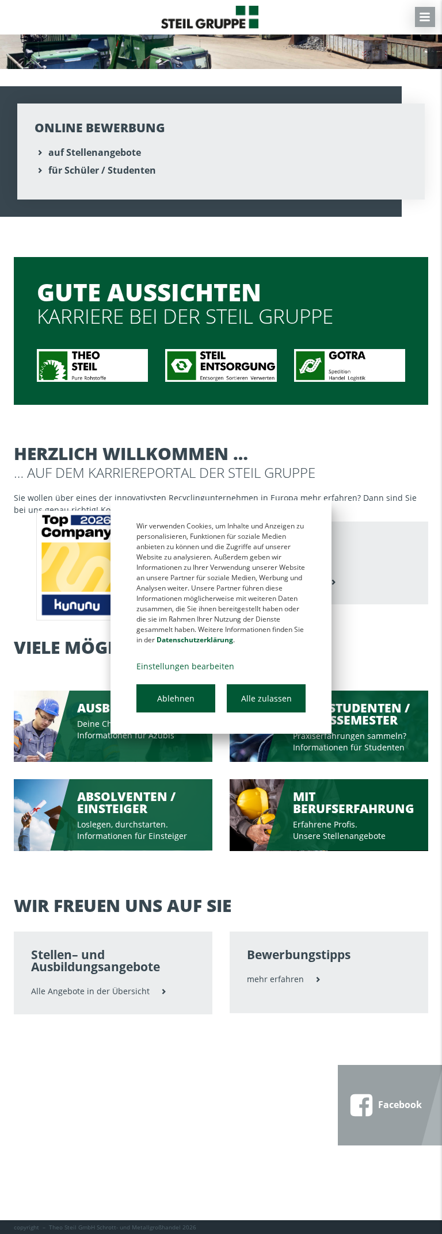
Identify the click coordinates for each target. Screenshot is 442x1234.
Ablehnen (176, 698)
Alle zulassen (266, 698)
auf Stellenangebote (94, 152)
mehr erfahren (275, 979)
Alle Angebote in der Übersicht (90, 991)
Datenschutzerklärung (195, 640)
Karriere (209, 17)
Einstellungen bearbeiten (185, 666)
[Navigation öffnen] (425, 17)
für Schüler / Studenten (102, 170)
